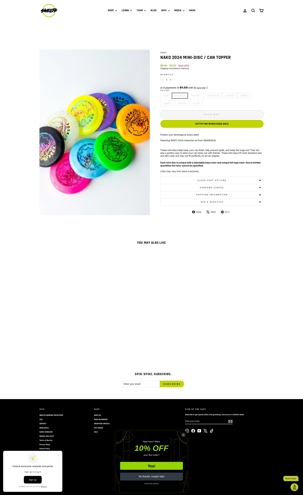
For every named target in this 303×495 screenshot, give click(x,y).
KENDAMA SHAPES (212, 187)
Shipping (164, 68)
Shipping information (212, 195)
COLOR (164, 90)
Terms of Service (45, 440)
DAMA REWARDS (46, 432)
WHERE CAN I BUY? (46, 436)
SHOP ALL (97, 415)
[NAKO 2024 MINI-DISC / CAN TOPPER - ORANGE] (66, 341)
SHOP (111, 10)
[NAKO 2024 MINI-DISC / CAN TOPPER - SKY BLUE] (53, 341)
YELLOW (182, 103)
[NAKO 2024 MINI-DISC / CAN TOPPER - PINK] (49, 341)
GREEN (243, 95)
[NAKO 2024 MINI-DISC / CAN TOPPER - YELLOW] (78, 341)
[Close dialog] (183, 435)
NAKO (192, 10)
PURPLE (167, 103)
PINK (166, 95)
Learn (126, 10)
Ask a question (212, 202)
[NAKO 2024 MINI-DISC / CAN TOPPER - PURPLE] (74, 341)
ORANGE (229, 95)
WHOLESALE (44, 428)
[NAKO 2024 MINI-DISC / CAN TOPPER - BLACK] (83, 341)
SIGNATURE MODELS (102, 423)
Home (163, 52)
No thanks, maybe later (151, 476)
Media (178, 10)
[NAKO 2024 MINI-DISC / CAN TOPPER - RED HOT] (57, 341)
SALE (96, 432)
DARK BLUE (213, 95)
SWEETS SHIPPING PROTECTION (51, 415)
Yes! (151, 465)
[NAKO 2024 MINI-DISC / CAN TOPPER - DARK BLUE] (61, 341)
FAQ (40, 419)
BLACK (196, 103)
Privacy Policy (44, 444)
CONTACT (42, 423)
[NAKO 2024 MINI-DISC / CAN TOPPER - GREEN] (70, 341)
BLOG (153, 10)
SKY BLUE (180, 95)
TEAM (140, 10)
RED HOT (196, 95)
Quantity (167, 75)
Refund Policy (44, 449)
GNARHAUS (209, 140)
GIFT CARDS (98, 428)
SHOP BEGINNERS (100, 419)
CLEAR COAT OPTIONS (211, 180)
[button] (212, 87)
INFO (164, 10)
